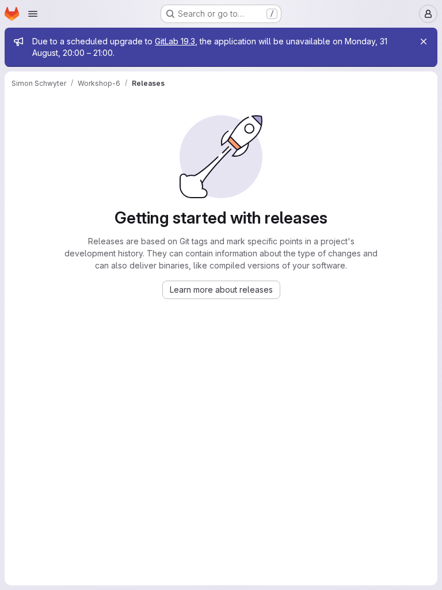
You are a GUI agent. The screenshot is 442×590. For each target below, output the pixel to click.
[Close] (423, 41)
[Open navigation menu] (33, 14)
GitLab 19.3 (175, 41)
